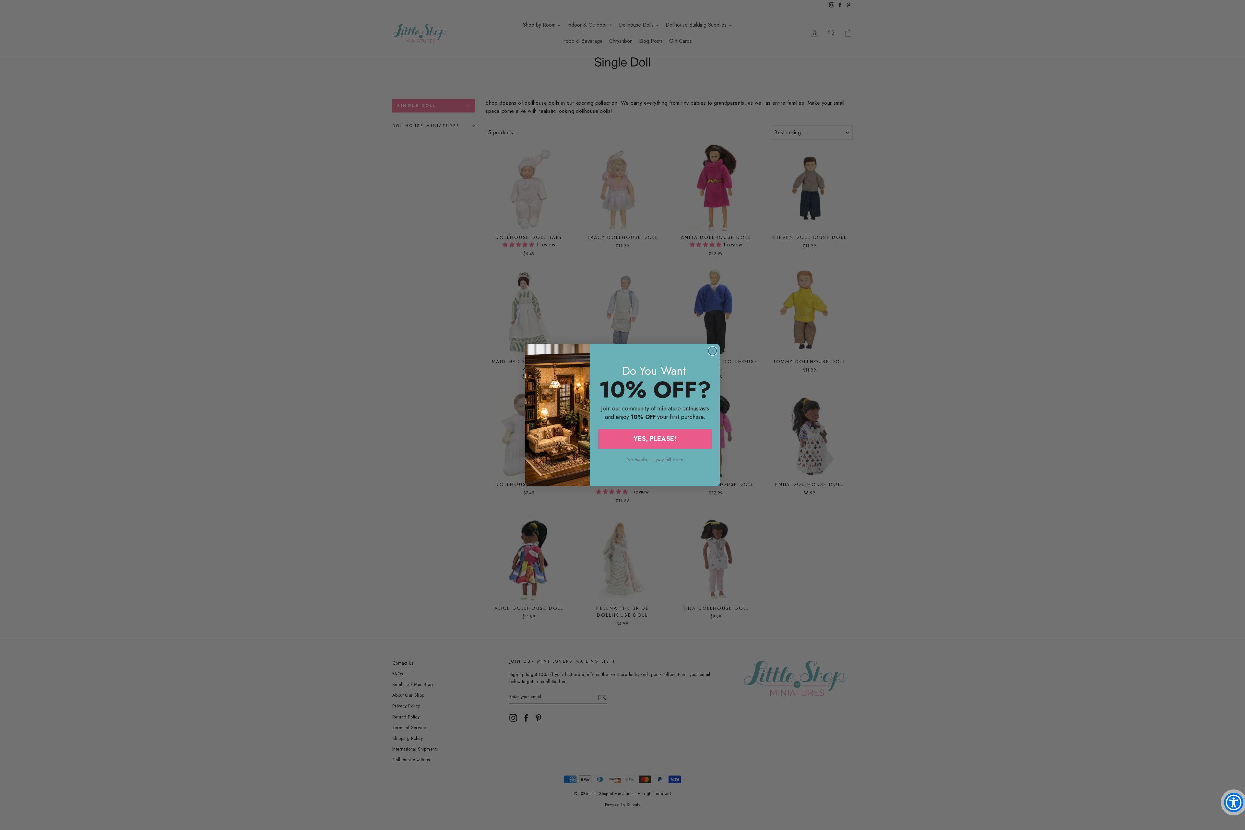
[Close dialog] (712, 351)
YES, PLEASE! (655, 439)
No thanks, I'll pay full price (655, 459)
